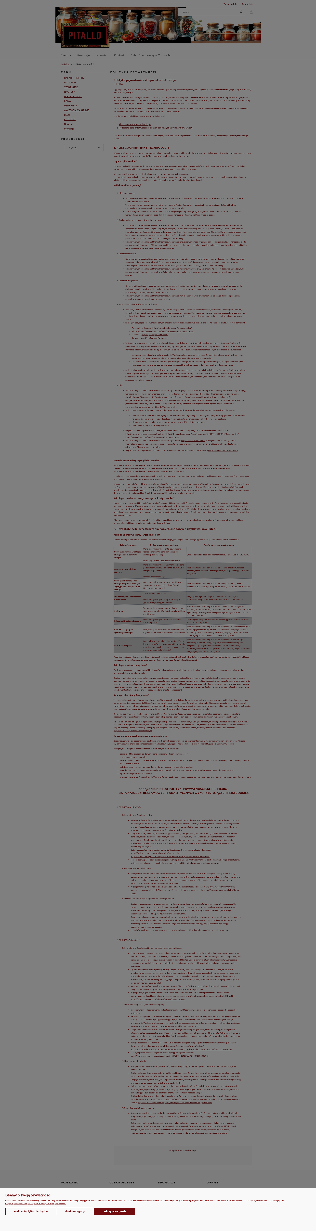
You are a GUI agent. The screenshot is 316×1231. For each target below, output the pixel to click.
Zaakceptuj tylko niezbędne (31, 1211)
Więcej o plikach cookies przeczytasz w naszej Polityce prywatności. (35, 1203)
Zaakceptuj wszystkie (114, 1211)
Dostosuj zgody (75, 1211)
